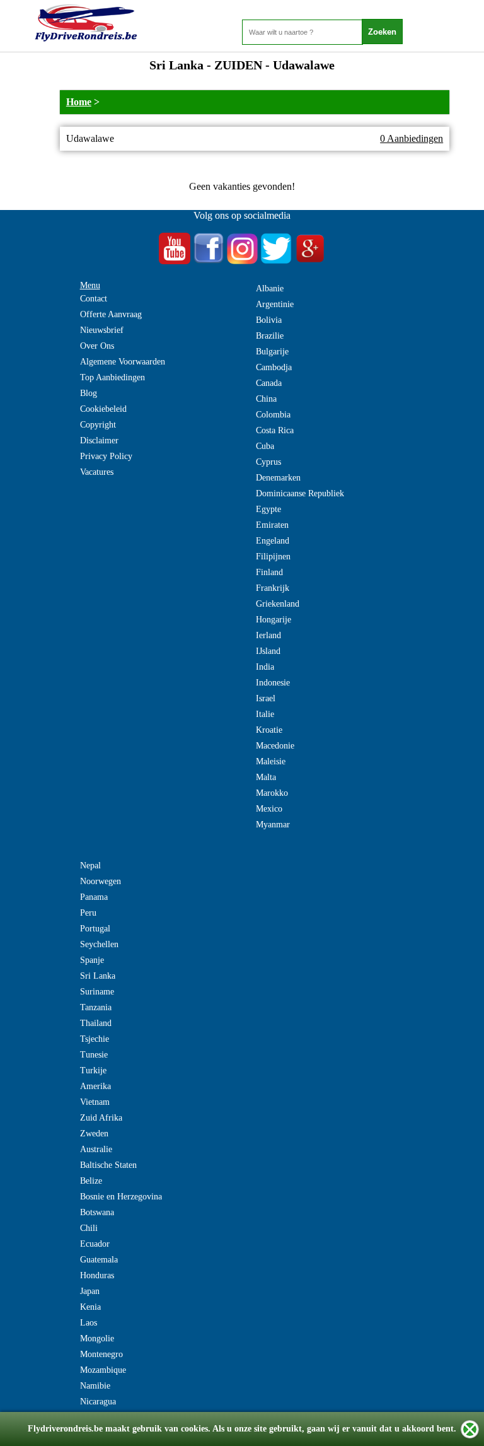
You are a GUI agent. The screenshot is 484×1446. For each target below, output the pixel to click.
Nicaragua (98, 1401)
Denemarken (278, 477)
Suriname (97, 991)
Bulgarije (272, 351)
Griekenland (277, 604)
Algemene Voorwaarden (122, 361)
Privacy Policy (106, 456)
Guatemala (99, 1259)
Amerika (95, 1086)
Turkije (93, 1070)
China (266, 399)
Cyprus (268, 462)
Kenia (90, 1307)
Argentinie (275, 304)
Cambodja (274, 367)
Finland (269, 572)
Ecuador (95, 1244)
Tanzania (96, 1007)
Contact (93, 298)
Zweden (94, 1133)
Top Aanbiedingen (112, 377)
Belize (91, 1181)
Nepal (90, 865)
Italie (265, 714)
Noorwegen (100, 881)
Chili (89, 1228)
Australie (96, 1149)
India (265, 667)
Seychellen (99, 944)
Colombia (273, 414)
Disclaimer (99, 440)
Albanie (270, 288)
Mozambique (103, 1370)
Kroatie (269, 730)
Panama (94, 897)
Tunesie (94, 1054)
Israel (265, 698)
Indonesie (273, 682)
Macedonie (275, 745)
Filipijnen (273, 556)
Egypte (268, 509)
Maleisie (270, 761)
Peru (88, 913)
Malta (266, 777)
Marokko (272, 793)
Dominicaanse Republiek (300, 493)
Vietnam (95, 1102)
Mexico (269, 808)
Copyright (98, 424)
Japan (90, 1291)
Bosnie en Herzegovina (121, 1196)
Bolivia (269, 320)
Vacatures (96, 472)
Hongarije (273, 619)
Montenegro (101, 1354)
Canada (269, 383)
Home (78, 101)
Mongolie (97, 1338)
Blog (88, 393)
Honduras (97, 1275)
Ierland (268, 635)
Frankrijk (272, 588)
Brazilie (270, 336)
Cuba (265, 446)
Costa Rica (275, 430)
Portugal (95, 928)
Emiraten (272, 525)
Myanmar (273, 824)
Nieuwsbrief (102, 330)
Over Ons (97, 346)
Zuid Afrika (101, 1117)
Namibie (95, 1386)
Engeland (272, 540)
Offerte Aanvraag (111, 314)
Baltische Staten (108, 1165)
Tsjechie (94, 1039)
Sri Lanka (97, 976)
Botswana (97, 1212)
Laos (88, 1322)
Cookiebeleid (103, 409)
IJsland (268, 651)
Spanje (92, 960)
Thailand (96, 1023)
